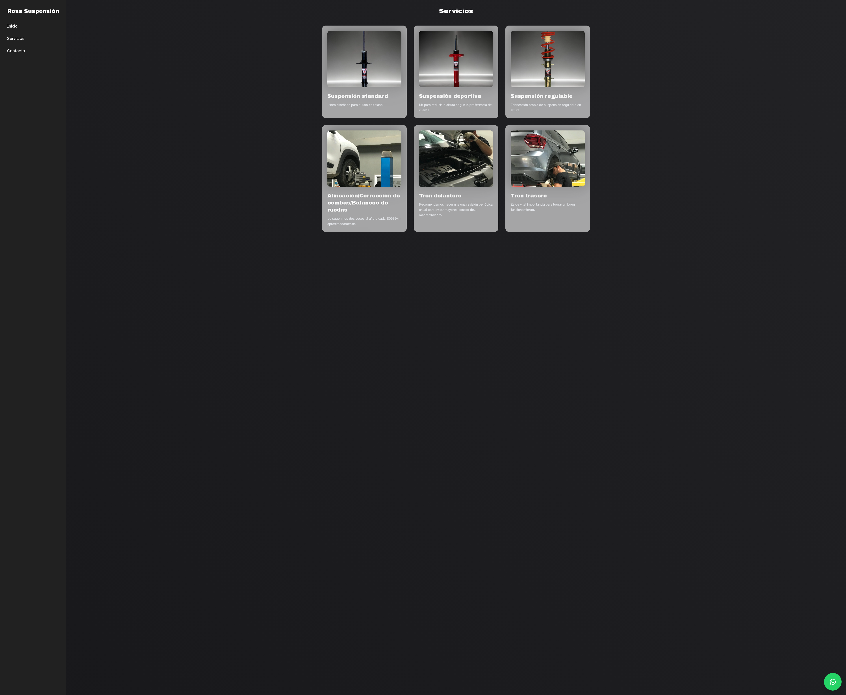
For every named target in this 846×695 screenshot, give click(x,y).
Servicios (15, 38)
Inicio (12, 26)
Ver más (384, 114)
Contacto (16, 51)
